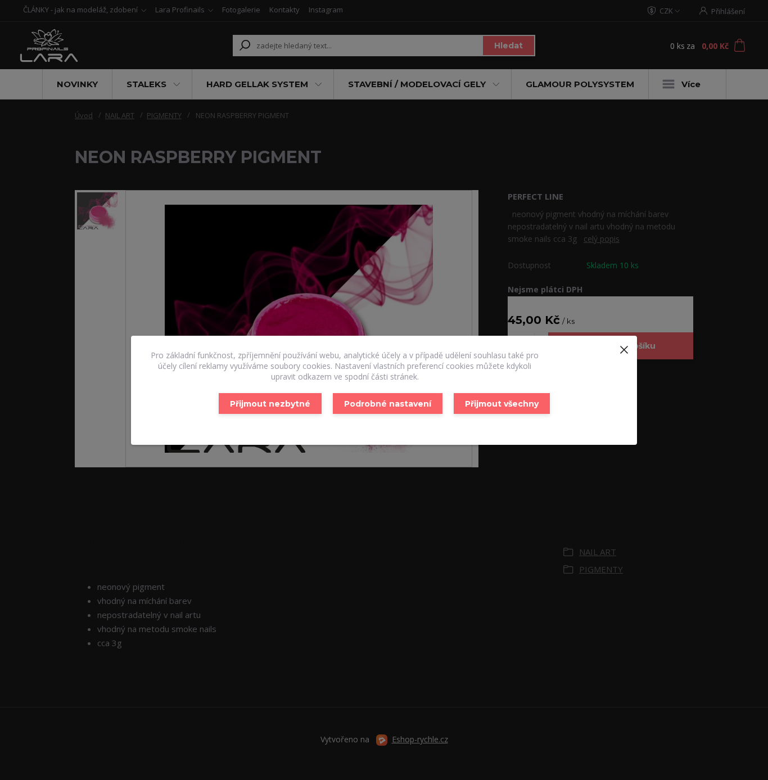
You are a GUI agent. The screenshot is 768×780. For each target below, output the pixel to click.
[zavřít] (624, 346)
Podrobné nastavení (387, 404)
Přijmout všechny (502, 404)
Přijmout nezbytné (270, 404)
